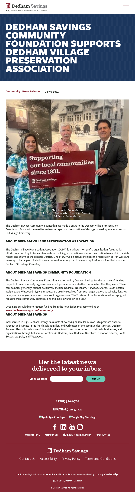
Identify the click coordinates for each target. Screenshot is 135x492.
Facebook (55, 427)
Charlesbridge (111, 474)
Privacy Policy (71, 458)
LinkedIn (63, 427)
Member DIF (51, 434)
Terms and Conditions (100, 458)
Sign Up (96, 378)
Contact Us (27, 458)
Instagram (80, 427)
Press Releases (31, 91)
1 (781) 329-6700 (67, 401)
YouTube (72, 427)
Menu (126, 7)
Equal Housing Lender (79, 434)
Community (13, 91)
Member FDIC (32, 434)
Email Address (39, 379)
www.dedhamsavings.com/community (29, 310)
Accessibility (48, 458)
